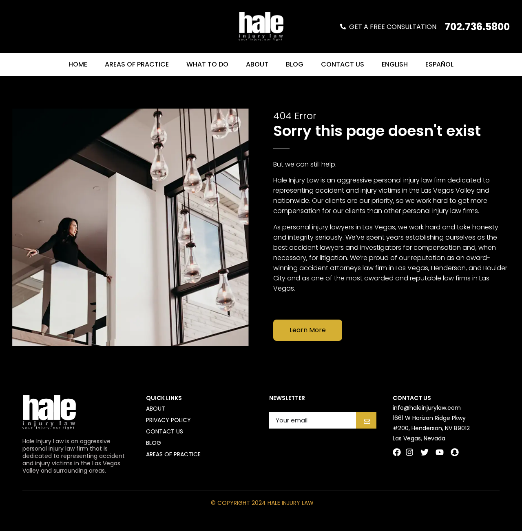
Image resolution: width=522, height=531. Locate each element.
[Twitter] (424, 452)
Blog (294, 64)
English (395, 64)
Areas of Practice (137, 64)
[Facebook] (397, 452)
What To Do (207, 64)
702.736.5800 (477, 26)
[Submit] (366, 420)
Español (439, 64)
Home (78, 64)
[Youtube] (439, 452)
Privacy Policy (168, 420)
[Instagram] (409, 452)
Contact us (342, 64)
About (257, 64)
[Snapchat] (454, 452)
